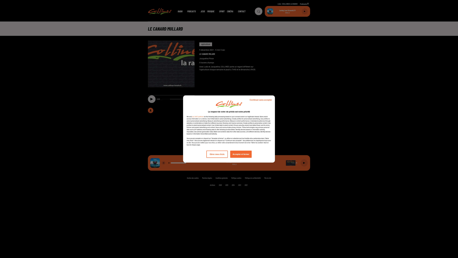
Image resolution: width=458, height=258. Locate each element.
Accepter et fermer (241, 154)
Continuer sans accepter (261, 99)
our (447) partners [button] (198, 117)
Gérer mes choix (217, 154)
